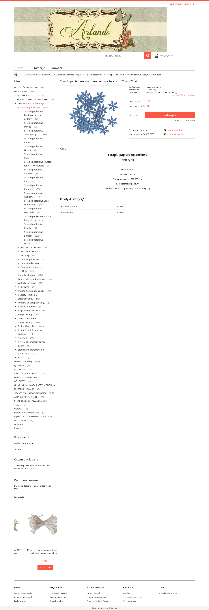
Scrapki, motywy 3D (31, 247)
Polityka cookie (129, 601)
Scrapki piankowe (30, 259)
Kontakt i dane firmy (168, 593)
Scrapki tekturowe (30, 263)
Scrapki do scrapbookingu (31, 103)
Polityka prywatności (132, 597)
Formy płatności (93, 593)
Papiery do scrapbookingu (31, 279)
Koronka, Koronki (26, 275)
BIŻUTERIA (19, 369)
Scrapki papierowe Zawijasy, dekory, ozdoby (33, 115)
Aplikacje (22, 337)
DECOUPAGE (20, 91)
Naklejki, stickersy (23, 361)
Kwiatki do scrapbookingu (31, 290)
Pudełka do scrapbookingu (31, 302)
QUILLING (19, 365)
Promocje (19, 428)
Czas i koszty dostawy (96, 597)
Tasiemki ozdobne (27, 326)
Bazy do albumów (27, 306)
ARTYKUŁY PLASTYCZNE (26, 396)
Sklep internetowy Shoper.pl (104, 607)
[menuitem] (21, 68)
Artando (143, 130)
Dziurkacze (23, 286)
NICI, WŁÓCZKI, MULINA (26, 87)
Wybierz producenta (23, 443)
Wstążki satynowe (27, 282)
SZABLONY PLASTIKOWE (26, 95)
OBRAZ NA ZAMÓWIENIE (26, 412)
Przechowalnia (56, 601)
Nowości (18, 424)
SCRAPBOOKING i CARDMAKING (30, 99)
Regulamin (127, 593)
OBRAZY (18, 408)
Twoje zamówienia (58, 593)
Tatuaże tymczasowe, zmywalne (30, 392)
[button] (173, 130)
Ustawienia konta (58, 597)
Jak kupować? (20, 601)
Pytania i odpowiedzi (23, 597)
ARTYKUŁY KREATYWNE (26, 373)
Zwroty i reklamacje (23, 593)
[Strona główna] (90, 29)
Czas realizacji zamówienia (98, 601)
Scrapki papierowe (30, 107)
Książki (21, 357)
